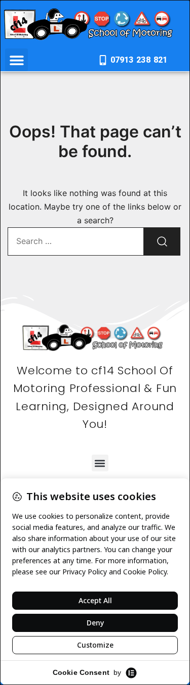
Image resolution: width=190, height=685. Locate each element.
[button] (16, 59)
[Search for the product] (162, 241)
